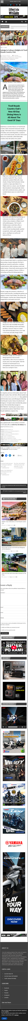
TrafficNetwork (12, 61)
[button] (14, 719)
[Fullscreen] (24, 654)
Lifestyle (12, 58)
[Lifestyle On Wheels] (2, 22)
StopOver (16, 59)
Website (2, 619)
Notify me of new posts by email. (8, 631)
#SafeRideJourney (8, 428)
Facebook (6, 989)
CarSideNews (4, 58)
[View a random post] (25, 21)
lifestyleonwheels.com (8, 431)
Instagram (6, 996)
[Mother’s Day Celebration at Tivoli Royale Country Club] (14, 512)
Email (2, 614)
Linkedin (6, 999)
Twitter (6, 992)
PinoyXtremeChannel (4, 59)
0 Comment (16, 57)
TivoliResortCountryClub (5, 61)
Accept (4, 1018)
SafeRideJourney (4, 44)
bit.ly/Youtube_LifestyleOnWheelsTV (11, 442)
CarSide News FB (8, 975)
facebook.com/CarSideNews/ (6, 434)
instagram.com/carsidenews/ (6, 436)
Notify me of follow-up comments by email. (11, 629)
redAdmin (12, 526)
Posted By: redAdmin (6, 57)
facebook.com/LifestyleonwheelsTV (12, 432)
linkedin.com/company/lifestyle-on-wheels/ (12, 441)
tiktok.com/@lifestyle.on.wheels (9, 439)
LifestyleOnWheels (18, 58)
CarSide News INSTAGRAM (11, 977)
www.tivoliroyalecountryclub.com (10, 398)
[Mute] (22, 654)
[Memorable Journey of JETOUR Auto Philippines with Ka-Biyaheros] (14, 538)
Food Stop (11, 44)
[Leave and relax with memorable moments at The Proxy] (14, 564)
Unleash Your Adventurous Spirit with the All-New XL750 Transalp (14, 487)
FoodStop (9, 58)
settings (16, 1015)
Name (2, 608)
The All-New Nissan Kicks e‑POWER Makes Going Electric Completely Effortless (18, 28)
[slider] (12, 728)
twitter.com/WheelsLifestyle (9, 438)
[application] (14, 649)
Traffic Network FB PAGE (10, 980)
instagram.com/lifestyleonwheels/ (11, 435)
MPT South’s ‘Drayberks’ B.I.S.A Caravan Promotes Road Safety (14, 493)
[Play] (3, 654)
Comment (3, 594)
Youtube (6, 994)
